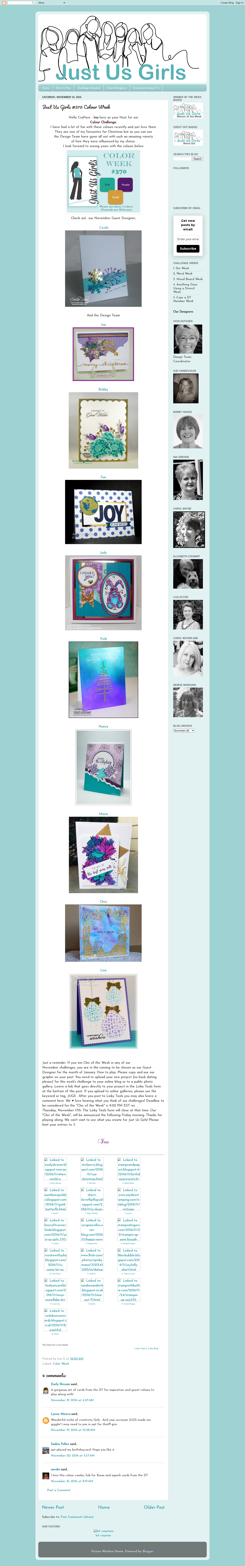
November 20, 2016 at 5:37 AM (73, 1455)
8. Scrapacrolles (91, 1243)
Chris (103, 901)
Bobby (103, 389)
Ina (103, 324)
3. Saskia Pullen (128, 1183)
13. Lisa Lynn (55, 1304)
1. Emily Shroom (55, 1183)
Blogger (147, 1551)
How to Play (63, 88)
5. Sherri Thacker (91, 1213)
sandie (55, 1469)
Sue (103, 477)
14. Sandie (91, 1304)
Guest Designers (117, 88)
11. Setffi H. (91, 1274)
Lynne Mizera (60, 1414)
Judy (103, 552)
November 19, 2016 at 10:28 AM (73, 1430)
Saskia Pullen (60, 1444)
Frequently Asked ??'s (146, 88)
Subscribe (188, 248)
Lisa (103, 970)
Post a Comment (59, 1490)
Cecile (104, 227)
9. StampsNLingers (128, 1243)
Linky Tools (140, 1349)
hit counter (103, 1535)
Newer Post (53, 1507)
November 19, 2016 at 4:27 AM (72, 1400)
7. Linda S (55, 1243)
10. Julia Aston (55, 1274)
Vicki (103, 639)
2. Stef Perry (91, 1183)
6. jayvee (128, 1213)
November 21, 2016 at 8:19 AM (72, 1481)
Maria (103, 814)
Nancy (103, 726)
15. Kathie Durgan (128, 1304)
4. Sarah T (55, 1213)
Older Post (154, 1507)
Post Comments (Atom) (77, 1517)
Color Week (61, 1363)
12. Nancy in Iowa (128, 1274)
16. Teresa (55, 1334)
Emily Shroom (60, 1384)
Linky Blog (153, 1349)
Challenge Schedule (88, 88)
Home (46, 88)
